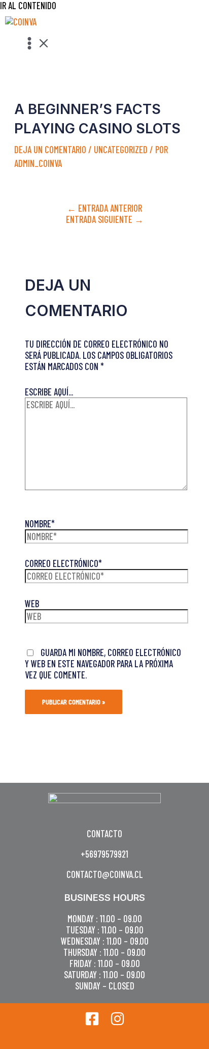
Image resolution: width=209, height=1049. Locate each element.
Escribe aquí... (49, 392)
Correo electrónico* (63, 563)
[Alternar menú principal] (36, 43)
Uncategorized (121, 149)
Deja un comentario (50, 149)
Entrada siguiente (105, 219)
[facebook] (92, 1022)
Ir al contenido (28, 5)
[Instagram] (117, 1022)
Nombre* (40, 523)
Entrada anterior (104, 208)
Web (32, 603)
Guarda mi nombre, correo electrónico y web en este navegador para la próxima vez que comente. (103, 664)
